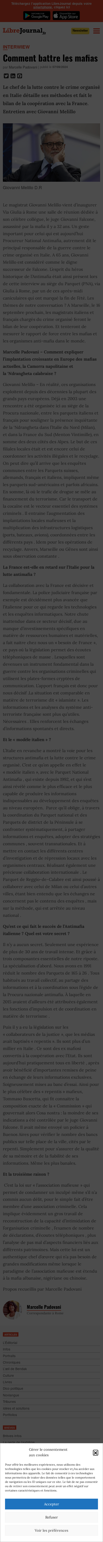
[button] (95, 1452)
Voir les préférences (51, 1530)
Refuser (51, 1517)
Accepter (51, 1504)
